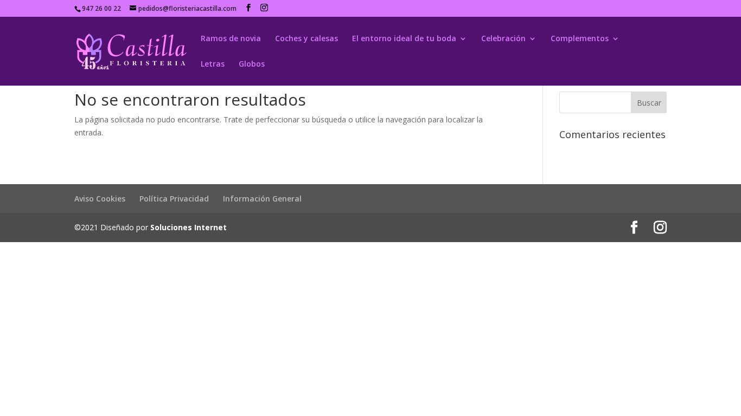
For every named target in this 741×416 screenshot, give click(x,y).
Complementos (580, 39)
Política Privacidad (174, 198)
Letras (213, 64)
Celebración (503, 39)
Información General (262, 198)
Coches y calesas (306, 39)
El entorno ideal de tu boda (404, 39)
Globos (252, 64)
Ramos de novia (231, 39)
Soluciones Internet (188, 227)
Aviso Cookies (99, 198)
